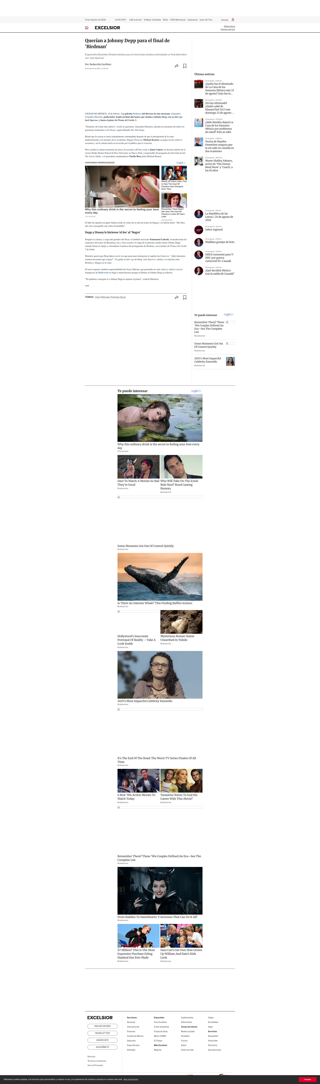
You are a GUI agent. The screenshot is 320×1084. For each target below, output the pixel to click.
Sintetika (131, 1050)
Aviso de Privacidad (95, 1065)
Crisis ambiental (161, 1027)
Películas (105, 297)
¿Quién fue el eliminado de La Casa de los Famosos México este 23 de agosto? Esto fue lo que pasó (219, 88)
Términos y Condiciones (97, 1061)
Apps (210, 1027)
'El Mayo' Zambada (152, 20)
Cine (97, 297)
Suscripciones (214, 1050)
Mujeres (158, 1050)
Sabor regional (214, 229)
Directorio (91, 1057)
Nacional (131, 1022)
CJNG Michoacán (178, 20)
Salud (183, 1045)
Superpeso (193, 20)
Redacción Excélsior (100, 64)
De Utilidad (213, 1022)
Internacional (133, 1027)
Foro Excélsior (160, 1022)
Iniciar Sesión (102, 1026)
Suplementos (187, 1017)
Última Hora (229, 26)
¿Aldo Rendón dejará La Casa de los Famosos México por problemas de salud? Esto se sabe (219, 127)
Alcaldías (185, 1036)
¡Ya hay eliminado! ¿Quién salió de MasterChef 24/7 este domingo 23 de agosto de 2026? (220, 108)
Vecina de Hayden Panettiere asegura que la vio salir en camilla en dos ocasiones (219, 146)
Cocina (184, 1040)
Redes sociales (188, 1031)
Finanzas (131, 1031)
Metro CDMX (160, 1036)
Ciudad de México (135, 1036)
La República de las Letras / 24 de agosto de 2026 (219, 217)
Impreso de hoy (228, 29)
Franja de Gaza (161, 1031)
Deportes (131, 1040)
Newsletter (102, 1033)
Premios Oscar (118, 297)
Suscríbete (102, 1047)
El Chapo (158, 1040)
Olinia (165, 20)
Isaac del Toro (206, 20)
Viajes (211, 1017)
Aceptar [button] (307, 1080)
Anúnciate (224, 20)
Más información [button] (131, 1079)
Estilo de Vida (187, 1050)
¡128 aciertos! (135, 20)
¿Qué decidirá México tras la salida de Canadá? (219, 272)
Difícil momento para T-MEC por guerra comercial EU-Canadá (219, 258)
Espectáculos (133, 1045)
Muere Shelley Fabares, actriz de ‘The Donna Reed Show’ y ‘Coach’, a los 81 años (219, 165)
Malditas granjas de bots (219, 242)
